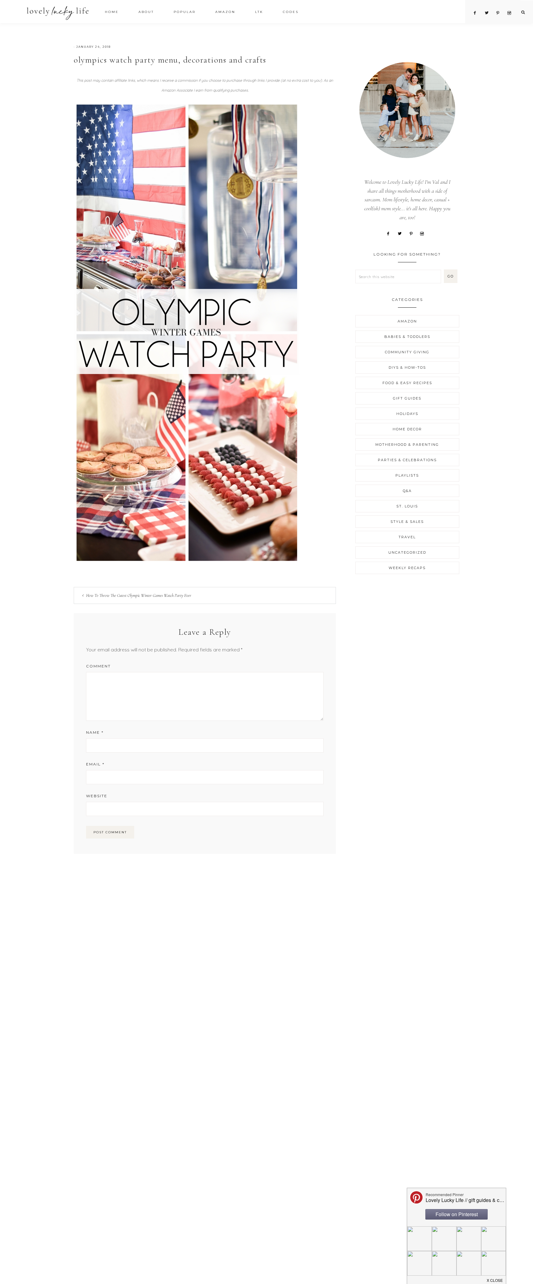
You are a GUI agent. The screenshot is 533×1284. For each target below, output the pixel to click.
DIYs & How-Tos (407, 367)
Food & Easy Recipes (407, 383)
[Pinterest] (413, 233)
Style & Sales (407, 521)
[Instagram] (424, 233)
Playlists (407, 475)
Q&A (407, 491)
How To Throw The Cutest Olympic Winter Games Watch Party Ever (138, 595)
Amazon (407, 321)
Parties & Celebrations (407, 460)
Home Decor (407, 429)
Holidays (407, 414)
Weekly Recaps (407, 568)
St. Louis (407, 506)
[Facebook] (390, 233)
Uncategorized (407, 552)
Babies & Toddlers (407, 336)
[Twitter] (402, 233)
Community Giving (407, 352)
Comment (98, 666)
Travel (407, 537)
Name (95, 732)
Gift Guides (407, 398)
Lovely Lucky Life (58, 12)
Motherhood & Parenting (407, 444)
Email (95, 764)
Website (96, 796)
